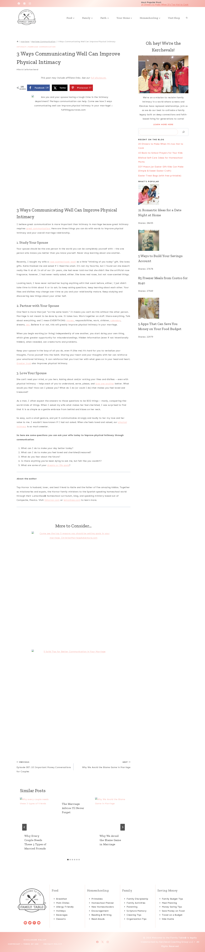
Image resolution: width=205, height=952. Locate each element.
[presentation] (36, 813)
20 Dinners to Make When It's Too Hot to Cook (164, 4)
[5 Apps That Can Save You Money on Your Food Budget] (163, 308)
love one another (104, 383)
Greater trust (24, 363)
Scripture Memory (136, 911)
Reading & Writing (101, 915)
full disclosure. (98, 77)
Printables (97, 898)
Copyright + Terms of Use (23, 944)
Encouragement (100, 911)
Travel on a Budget (172, 915)
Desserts (61, 919)
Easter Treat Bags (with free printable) (159, 175)
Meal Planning (169, 903)
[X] (102, 942)
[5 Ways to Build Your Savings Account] (163, 240)
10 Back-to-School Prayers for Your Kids (160, 153)
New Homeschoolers (102, 906)
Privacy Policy (53, 944)
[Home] (18, 41)
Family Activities (136, 903)
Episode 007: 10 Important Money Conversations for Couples (44, 767)
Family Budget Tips (172, 898)
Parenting (132, 906)
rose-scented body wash (62, 261)
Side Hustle (168, 919)
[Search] (183, 132)
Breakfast (61, 898)
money (70, 320)
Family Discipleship (137, 898)
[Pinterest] (24, 3)
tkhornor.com (52, 500)
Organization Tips (136, 919)
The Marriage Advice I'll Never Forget (73, 808)
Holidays (61, 911)
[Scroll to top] (198, 941)
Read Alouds (98, 919)
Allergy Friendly (65, 906)
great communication (38, 228)
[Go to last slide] (24, 827)
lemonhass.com (72, 500)
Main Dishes (62, 903)
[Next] (122, 827)
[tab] (68, 859)
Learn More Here (163, 124)
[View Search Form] (186, 18)
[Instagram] (30, 3)
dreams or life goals (58, 465)
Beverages (61, 915)
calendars (115, 320)
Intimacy (21, 47)
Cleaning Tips (134, 915)
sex (28, 324)
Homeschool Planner (102, 903)
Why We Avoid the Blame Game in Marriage (106, 765)
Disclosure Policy (35, 940)
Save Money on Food (173, 911)
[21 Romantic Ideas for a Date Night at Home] (163, 194)
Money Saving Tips (172, 906)
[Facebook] (19, 3)
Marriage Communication (42, 47)
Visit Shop (174, 17)
